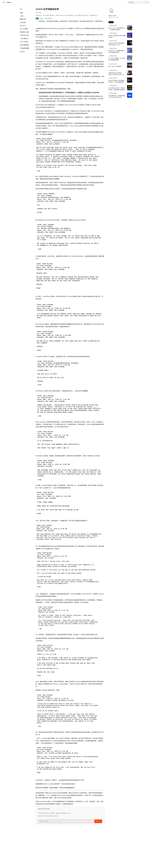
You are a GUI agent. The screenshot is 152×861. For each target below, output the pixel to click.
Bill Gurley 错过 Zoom (61, 28)
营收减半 (81, 34)
